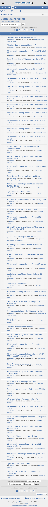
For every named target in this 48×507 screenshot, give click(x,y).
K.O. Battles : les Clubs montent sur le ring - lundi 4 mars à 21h (26, 200)
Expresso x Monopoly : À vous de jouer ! (23, 436)
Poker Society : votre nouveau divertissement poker (25, 255)
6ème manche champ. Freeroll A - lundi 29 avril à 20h (27, 114)
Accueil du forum (8, 14)
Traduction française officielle (19, 505)
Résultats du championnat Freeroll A (21, 45)
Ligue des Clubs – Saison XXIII (19, 192)
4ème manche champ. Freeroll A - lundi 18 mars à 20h (26, 167)
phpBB (18, 502)
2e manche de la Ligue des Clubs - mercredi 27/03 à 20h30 (24, 157)
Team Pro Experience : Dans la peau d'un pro (25, 364)
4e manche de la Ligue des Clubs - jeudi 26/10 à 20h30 (26, 408)
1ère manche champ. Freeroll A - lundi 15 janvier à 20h (26, 292)
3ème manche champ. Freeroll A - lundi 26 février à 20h (24, 218)
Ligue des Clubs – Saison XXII (18, 464)
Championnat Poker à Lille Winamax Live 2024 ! (26, 311)
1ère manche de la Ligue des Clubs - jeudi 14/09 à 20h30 (26, 455)
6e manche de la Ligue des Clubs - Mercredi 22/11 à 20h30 (24, 373)
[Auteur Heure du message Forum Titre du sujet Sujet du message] (15, 484)
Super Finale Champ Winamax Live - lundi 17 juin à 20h (26, 60)
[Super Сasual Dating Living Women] (21, 237)
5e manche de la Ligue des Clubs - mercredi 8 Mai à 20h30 (27, 97)
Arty (26, 503)
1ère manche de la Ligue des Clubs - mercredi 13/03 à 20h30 (25, 185)
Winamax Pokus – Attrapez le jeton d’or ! (23, 399)
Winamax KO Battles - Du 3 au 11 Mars (22, 209)
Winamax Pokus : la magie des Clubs (21, 381)
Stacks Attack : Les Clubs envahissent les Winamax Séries (23, 148)
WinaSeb (11, 39)
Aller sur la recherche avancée (10, 21)
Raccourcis (9, 8)
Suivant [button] (34, 30)
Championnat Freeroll (40, 47)
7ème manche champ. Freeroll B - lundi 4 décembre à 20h (23, 345)
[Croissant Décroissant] (29, 484)
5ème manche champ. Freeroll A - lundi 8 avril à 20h (26, 130)
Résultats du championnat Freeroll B (21, 327)
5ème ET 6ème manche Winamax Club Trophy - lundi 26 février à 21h (26, 228)
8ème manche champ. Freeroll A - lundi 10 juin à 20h (26, 52)
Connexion (15, 11)
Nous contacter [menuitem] (30, 498)
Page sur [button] (14, 30)
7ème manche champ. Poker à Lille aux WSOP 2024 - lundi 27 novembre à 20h (25, 355)
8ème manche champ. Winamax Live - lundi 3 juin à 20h (25, 70)
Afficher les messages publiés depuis (17, 481)
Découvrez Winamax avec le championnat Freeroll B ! (24, 472)
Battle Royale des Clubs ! (17, 284)
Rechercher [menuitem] (46, 15)
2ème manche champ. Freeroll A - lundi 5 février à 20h (26, 265)
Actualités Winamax (39, 83)
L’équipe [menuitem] (40, 498)
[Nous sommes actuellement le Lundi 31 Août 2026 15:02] (43, 14)
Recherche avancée (23, 24)
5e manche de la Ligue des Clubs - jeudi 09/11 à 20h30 (26, 390)
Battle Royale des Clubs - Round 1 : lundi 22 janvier (24, 275)
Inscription (24, 11)
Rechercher (5, 11)
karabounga (12, 178)
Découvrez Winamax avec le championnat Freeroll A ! (24, 302)
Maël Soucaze (33, 505)
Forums (13, 8)
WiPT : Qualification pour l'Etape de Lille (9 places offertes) (26, 417)
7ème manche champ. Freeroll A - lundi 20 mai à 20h (26, 88)
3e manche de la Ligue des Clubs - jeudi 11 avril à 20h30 (26, 138)
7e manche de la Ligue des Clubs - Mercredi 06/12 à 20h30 (24, 335)
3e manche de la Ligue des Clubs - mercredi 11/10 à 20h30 (24, 427)
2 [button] (19, 30)
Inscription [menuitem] (46, 8)
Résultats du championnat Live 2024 (21, 37)
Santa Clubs (11, 319)
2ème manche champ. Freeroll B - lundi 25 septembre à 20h (24, 445)
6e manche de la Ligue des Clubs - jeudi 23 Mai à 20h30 (26, 80)
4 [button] (24, 30)
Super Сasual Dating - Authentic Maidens (23, 176)
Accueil (3, 7)
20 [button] (31, 30)
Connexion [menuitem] (43, 8)
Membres (16, 8)
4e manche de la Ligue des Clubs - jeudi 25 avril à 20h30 (26, 122)
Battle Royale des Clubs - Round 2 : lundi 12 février (24, 245)
